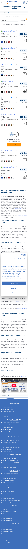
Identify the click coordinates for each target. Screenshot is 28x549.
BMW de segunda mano (9, 482)
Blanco (3, 106)
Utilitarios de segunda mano (10, 445)
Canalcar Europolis (7, 518)
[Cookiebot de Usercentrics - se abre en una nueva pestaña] (20, 255)
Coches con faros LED (8, 498)
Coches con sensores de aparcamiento (12, 500)
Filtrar (24, 20)
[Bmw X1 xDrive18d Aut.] (14, 81)
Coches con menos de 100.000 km (11, 462)
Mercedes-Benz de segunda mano (11, 476)
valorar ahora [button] (14, 144)
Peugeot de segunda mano (9, 478)
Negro (2, 56)
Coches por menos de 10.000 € (10, 458)
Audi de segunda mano (8, 480)
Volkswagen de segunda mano (10, 473)
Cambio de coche (7, 533)
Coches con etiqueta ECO (9, 491)
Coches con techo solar (8, 502)
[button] (24, 2)
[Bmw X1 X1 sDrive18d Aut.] (14, 98)
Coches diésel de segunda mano (11, 422)
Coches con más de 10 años (9, 467)
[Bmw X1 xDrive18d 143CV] (14, 167)
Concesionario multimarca (9, 511)
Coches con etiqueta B (8, 495)
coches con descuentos (11, 226)
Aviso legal (5, 540)
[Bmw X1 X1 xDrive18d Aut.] (14, 48)
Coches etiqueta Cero (8, 493)
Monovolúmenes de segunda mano (11, 447)
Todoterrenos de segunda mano (11, 440)
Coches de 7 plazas (7, 451)
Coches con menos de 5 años (10, 464)
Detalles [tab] (14, 258)
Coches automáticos (8, 427)
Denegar (14, 292)
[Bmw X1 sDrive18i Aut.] (14, 150)
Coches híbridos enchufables (10, 431)
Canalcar (5, 509)
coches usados (18, 208)
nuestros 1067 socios (13, 266)
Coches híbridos (7, 429)
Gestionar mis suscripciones (14, 542)
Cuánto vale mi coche (8, 527)
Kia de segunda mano (8, 485)
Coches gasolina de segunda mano (11, 424)
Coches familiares (7, 449)
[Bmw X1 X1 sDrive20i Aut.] (14, 31)
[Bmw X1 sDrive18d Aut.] (14, 65)
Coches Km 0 (6, 416)
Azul (2, 40)
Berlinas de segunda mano (9, 442)
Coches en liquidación (8, 411)
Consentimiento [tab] (6, 258)
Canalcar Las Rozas (7, 520)
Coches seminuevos (8, 413)
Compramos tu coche (8, 531)
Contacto (5, 516)
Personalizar (13, 288)
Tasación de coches (7, 529)
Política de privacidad (12, 540)
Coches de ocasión (7, 407)
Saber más (23, 376)
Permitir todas (14, 283)
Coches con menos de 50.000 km (11, 460)
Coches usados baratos (8, 409)
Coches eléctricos (7, 433)
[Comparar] (25, 40)
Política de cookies (21, 540)
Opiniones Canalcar (7, 513)
